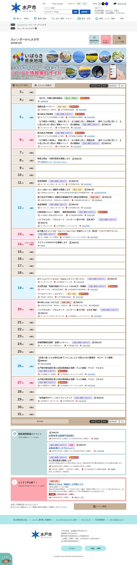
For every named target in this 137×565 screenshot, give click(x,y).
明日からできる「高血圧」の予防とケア (66, 484)
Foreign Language (57, 4)
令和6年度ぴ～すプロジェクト (62, 448)
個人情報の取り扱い (20, 519)
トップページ (22, 25)
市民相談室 (44, 101)
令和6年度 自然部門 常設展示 (61, 436)
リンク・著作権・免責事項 (41, 519)
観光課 (43, 245)
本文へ (44, 4)
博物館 (96, 438)
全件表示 (40, 421)
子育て (116, 10)
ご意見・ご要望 (95, 548)
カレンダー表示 (22, 85)
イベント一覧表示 (44, 85)
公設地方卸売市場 (100, 193)
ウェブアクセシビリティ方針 (66, 519)
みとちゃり (109, 10)
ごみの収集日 (109, 13)
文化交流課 (82, 110)
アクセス (72, 548)
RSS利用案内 (100, 519)
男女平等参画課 (46, 364)
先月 (93, 86)
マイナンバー (120, 13)
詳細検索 (84, 12)
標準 (78, 4)
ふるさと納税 (99, 13)
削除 (36, 28)
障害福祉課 (98, 200)
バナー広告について (116, 519)
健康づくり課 (78, 497)
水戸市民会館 (99, 10)
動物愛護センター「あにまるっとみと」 (54, 162)
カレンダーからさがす (25, 28)
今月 (98, 86)
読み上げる (122, 4)
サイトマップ (86, 519)
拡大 (84, 4)
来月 (104, 86)
